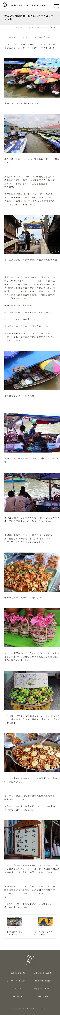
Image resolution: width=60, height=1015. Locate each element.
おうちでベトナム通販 (42, 973)
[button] (56, 4)
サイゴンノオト (50, 27)
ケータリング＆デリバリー (17, 981)
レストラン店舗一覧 (17, 973)
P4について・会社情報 (43, 981)
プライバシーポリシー (42, 989)
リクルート (17, 989)
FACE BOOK (17, 997)
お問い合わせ (43, 997)
